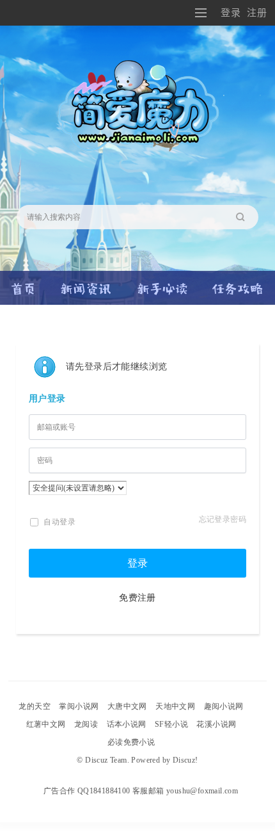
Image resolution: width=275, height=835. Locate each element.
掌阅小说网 (78, 706)
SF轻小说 (171, 724)
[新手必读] (162, 283)
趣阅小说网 (224, 706)
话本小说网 (126, 724)
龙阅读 (86, 724)
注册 (257, 12)
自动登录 (58, 521)
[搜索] (244, 217)
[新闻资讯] (86, 283)
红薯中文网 (46, 724)
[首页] (23, 283)
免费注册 (137, 598)
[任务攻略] (237, 283)
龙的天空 (35, 706)
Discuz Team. (107, 760)
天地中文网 (175, 706)
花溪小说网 (216, 724)
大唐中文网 (127, 706)
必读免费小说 (131, 742)
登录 (230, 12)
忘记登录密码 (222, 519)
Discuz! (185, 760)
